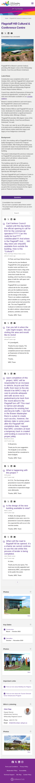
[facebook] (13, 762)
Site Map (18, 774)
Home (6, 18)
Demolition (9, 638)
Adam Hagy (7, 709)
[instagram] (22, 762)
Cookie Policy (27, 774)
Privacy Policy (24, 766)
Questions (17, 197)
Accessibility (22, 770)
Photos (6, 592)
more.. (29, 616)
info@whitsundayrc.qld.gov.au (18, 723)
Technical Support (9, 774)
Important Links (9, 681)
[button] (2, 33)
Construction (10, 629)
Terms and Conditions (11, 766)
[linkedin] (19, 762)
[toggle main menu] (32, 3)
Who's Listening (9, 704)
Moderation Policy (12, 770)
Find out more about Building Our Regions (18, 687)
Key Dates (7, 625)
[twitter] (16, 762)
